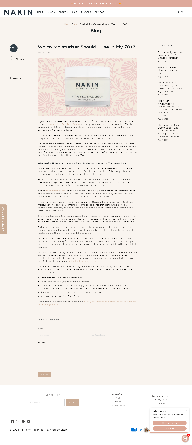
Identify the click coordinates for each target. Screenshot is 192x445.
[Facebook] (12, 421)
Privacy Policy (161, 400)
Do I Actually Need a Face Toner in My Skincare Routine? (170, 55)
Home (40, 12)
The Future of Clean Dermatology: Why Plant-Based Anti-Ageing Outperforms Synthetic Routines (169, 131)
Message (41, 342)
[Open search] (178, 12)
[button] (185, 438)
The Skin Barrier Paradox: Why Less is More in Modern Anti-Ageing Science (170, 87)
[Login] (182, 12)
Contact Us (118, 394)
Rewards (86, 12)
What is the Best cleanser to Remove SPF (169, 70)
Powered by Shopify (57, 429)
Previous (13, 69)
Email (91, 328)
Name (40, 328)
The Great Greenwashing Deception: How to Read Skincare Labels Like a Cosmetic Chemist (170, 108)
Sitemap (160, 403)
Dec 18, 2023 (44, 52)
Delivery (117, 401)
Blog (74, 12)
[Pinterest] (23, 421)
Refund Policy (117, 405)
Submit (72, 402)
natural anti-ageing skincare (83, 261)
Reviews (99, 12)
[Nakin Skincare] (18, 12)
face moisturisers (55, 190)
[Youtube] (28, 421)
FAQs (117, 398)
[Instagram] (17, 421)
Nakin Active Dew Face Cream (64, 124)
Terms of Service (161, 396)
